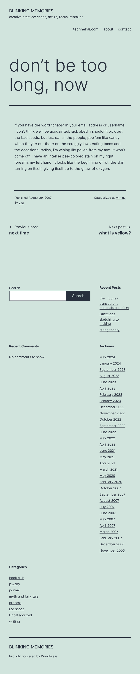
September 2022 (112, 426)
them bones (109, 298)
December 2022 (112, 407)
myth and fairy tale (23, 596)
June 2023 (108, 382)
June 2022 (108, 432)
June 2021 (107, 450)
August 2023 (109, 376)
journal (14, 590)
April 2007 (107, 525)
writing (121, 197)
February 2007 (111, 538)
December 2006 (112, 544)
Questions (107, 314)
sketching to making (109, 321)
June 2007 (108, 513)
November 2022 (112, 413)
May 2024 (107, 357)
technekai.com (85, 29)
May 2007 (107, 519)
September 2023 (112, 369)
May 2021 (107, 457)
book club (16, 578)
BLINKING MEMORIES (31, 11)
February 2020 (111, 482)
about (108, 29)
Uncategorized (20, 615)
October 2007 (110, 488)
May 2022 (107, 438)
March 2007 (109, 532)
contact (124, 29)
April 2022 (107, 444)
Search (14, 288)
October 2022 (110, 419)
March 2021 (109, 469)
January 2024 (110, 363)
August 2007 (109, 500)
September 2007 (112, 494)
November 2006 (112, 550)
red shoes (16, 609)
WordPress (49, 656)
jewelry (14, 584)
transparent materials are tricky (114, 306)
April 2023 (107, 388)
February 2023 (111, 394)
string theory (110, 330)
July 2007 (107, 507)
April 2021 (107, 463)
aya (21, 202)
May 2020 (107, 475)
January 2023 (110, 401)
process (15, 603)
